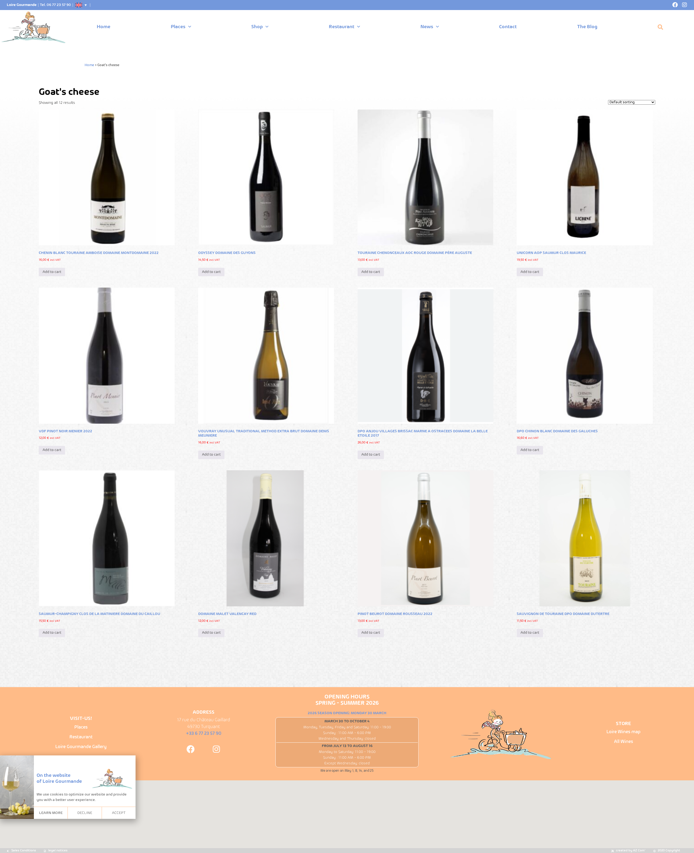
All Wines (623, 742)
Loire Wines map (623, 732)
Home (103, 27)
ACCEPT (119, 813)
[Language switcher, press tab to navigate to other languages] (81, 5)
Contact (508, 27)
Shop (257, 27)
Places (178, 27)
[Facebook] (675, 5)
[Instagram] (684, 5)
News (426, 27)
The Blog (587, 27)
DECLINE (84, 813)
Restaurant (341, 27)
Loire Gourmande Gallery (81, 747)
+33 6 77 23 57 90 (203, 734)
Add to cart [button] (52, 272)
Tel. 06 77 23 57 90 (55, 5)
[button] (660, 27)
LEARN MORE (51, 813)
